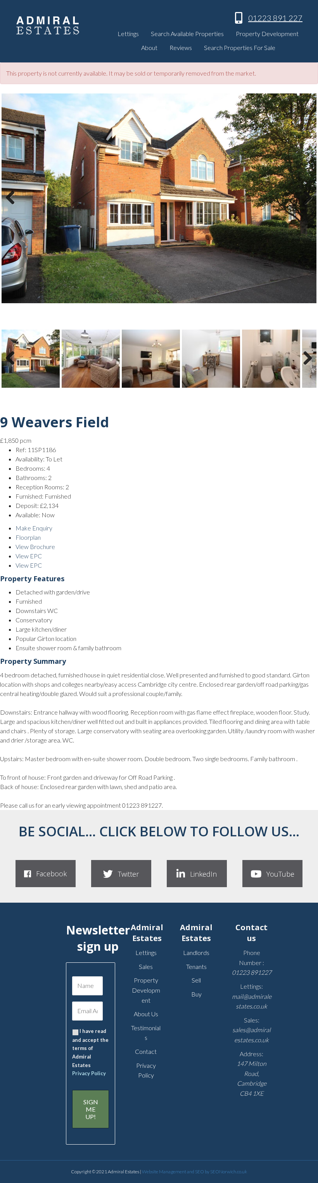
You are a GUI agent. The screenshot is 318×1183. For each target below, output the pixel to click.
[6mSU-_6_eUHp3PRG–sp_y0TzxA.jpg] (159, 198)
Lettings (128, 33)
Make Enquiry (34, 528)
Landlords (196, 952)
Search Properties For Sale (239, 47)
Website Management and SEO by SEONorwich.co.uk (194, 1171)
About (149, 47)
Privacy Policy (89, 1073)
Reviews (180, 47)
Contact (146, 1051)
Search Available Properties (187, 33)
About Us (146, 1013)
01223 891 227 (275, 17)
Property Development (267, 33)
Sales (146, 966)
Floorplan (28, 537)
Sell (196, 980)
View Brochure (35, 546)
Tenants (196, 966)
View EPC (29, 556)
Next (306, 205)
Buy (196, 994)
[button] (46, 873)
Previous (12, 205)
